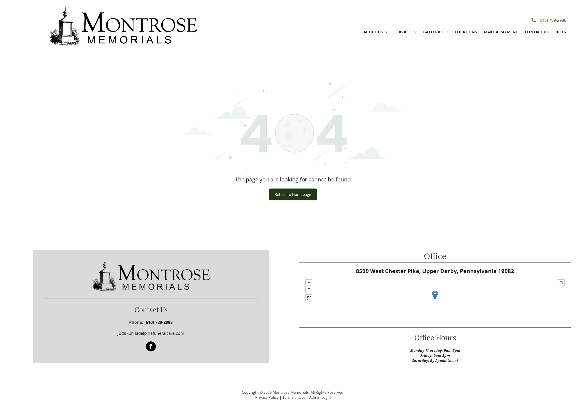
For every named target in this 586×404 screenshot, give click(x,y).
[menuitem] (375, 32)
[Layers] (561, 283)
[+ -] (435, 300)
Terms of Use (293, 397)
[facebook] (151, 347)
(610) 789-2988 (552, 20)
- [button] (309, 289)
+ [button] (309, 283)
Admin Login (320, 397)
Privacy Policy (267, 397)
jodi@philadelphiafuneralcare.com (151, 333)
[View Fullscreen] (309, 298)
